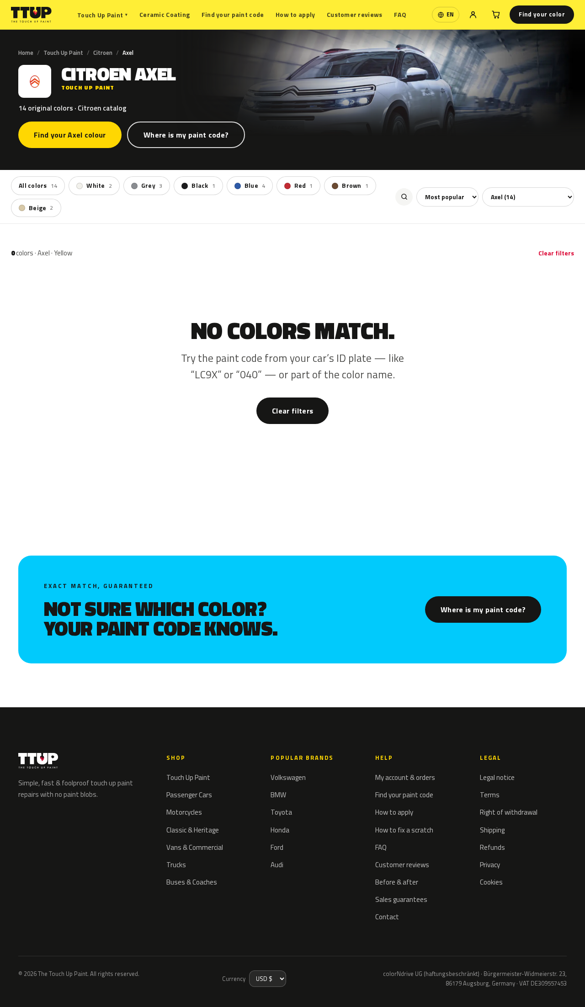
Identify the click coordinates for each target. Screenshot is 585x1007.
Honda (280, 830)
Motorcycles (184, 812)
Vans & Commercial (194, 847)
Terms (490, 795)
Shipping (492, 830)
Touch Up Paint (102, 15)
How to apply (295, 14)
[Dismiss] (40, 988)
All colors (38, 185)
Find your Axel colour (70, 134)
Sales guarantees (401, 899)
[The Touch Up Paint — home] (31, 15)
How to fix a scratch (404, 830)
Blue (255, 185)
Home (25, 52)
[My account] (473, 14)
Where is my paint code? (186, 134)
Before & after (396, 882)
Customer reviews (354, 14)
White (99, 185)
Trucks (176, 864)
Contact (387, 917)
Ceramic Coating (164, 14)
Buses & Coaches (191, 882)
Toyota (281, 812)
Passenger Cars (189, 795)
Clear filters (556, 253)
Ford (277, 847)
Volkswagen (288, 777)
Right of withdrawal (508, 812)
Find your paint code (233, 14)
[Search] (404, 196)
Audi (277, 864)
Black (203, 185)
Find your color (542, 14)
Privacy (490, 864)
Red (303, 185)
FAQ (400, 14)
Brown (355, 185)
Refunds (492, 847)
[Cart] (496, 14)
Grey (151, 185)
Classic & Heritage (192, 830)
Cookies (491, 882)
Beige (41, 207)
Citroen (102, 52)
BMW (278, 795)
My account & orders (405, 777)
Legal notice (497, 777)
